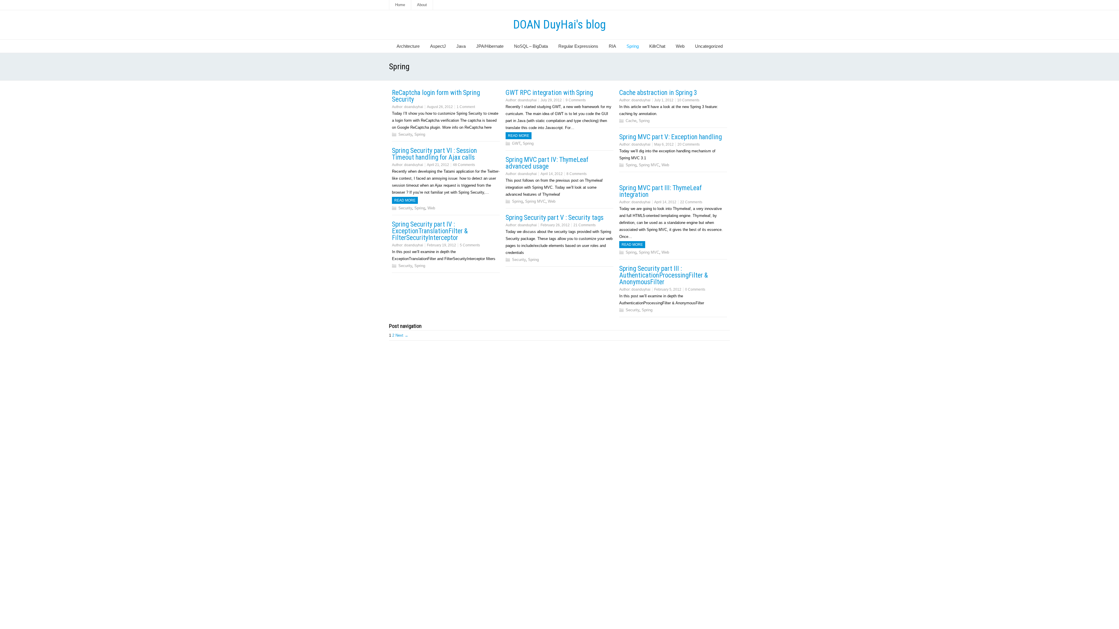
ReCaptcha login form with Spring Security (436, 96)
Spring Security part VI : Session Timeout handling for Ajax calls (434, 154)
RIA (612, 46)
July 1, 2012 (663, 100)
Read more (518, 136)
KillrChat (657, 46)
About (422, 5)
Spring (633, 46)
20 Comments (689, 144)
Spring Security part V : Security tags (555, 218)
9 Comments (576, 100)
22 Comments (691, 202)
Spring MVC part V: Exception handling (670, 137)
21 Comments (584, 225)
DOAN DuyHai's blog (559, 24)
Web (680, 46)
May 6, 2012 (664, 144)
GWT (516, 143)
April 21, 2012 (438, 165)
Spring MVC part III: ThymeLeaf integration (660, 191)
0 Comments (695, 289)
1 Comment (466, 107)
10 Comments (688, 100)
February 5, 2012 (667, 289)
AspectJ (438, 46)
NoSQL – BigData (531, 46)
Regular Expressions (578, 46)
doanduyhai (413, 107)
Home (400, 5)
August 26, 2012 (440, 107)
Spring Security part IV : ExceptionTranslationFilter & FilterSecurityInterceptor (430, 231)
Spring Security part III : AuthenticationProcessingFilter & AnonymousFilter (663, 275)
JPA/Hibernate (490, 46)
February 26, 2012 (555, 225)
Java (461, 46)
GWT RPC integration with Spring (549, 93)
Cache (631, 121)
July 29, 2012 (551, 100)
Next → (401, 335)
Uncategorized (709, 46)
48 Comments (464, 165)
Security (405, 134)
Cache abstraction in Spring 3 (658, 93)
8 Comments (576, 174)
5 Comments (470, 245)
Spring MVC (649, 165)
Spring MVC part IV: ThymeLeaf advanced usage (547, 163)
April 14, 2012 (552, 174)
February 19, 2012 (441, 245)
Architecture (408, 46)
